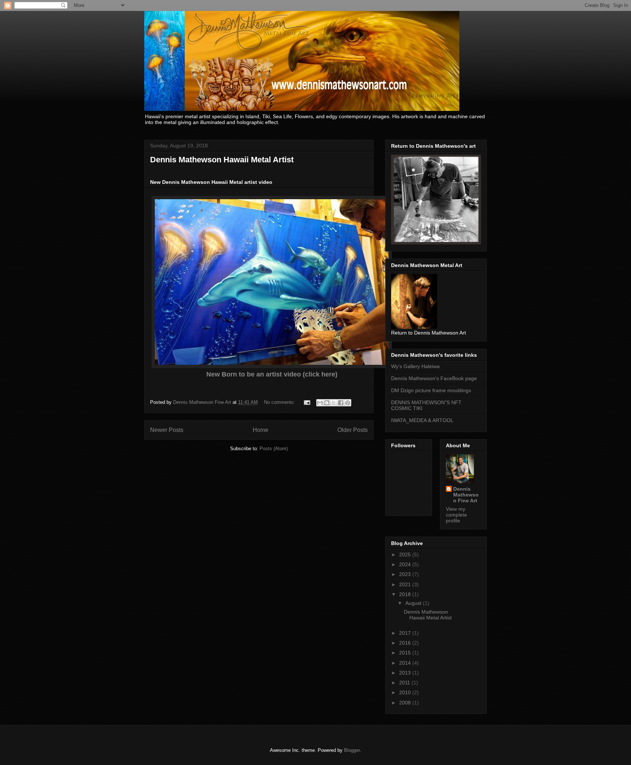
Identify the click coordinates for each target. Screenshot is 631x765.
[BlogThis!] (326, 402)
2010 (405, 692)
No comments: (280, 402)
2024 (405, 564)
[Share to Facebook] (340, 402)
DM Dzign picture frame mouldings (431, 390)
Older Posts (352, 430)
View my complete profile (456, 514)
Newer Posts (166, 430)
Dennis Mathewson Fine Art (466, 494)
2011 (405, 682)
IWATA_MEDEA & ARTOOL (422, 420)
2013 (405, 673)
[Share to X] (333, 402)
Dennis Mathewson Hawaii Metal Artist (222, 159)
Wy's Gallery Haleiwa (415, 366)
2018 (405, 594)
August (414, 603)
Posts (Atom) (274, 448)
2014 (405, 663)
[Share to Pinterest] (347, 402)
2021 (405, 584)
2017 (405, 633)
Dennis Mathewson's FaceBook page (434, 378)
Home (260, 430)
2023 (405, 574)
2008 (405, 703)
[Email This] (320, 402)
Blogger (352, 750)
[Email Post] (306, 402)
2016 (405, 643)
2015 (405, 653)
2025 (405, 554)
